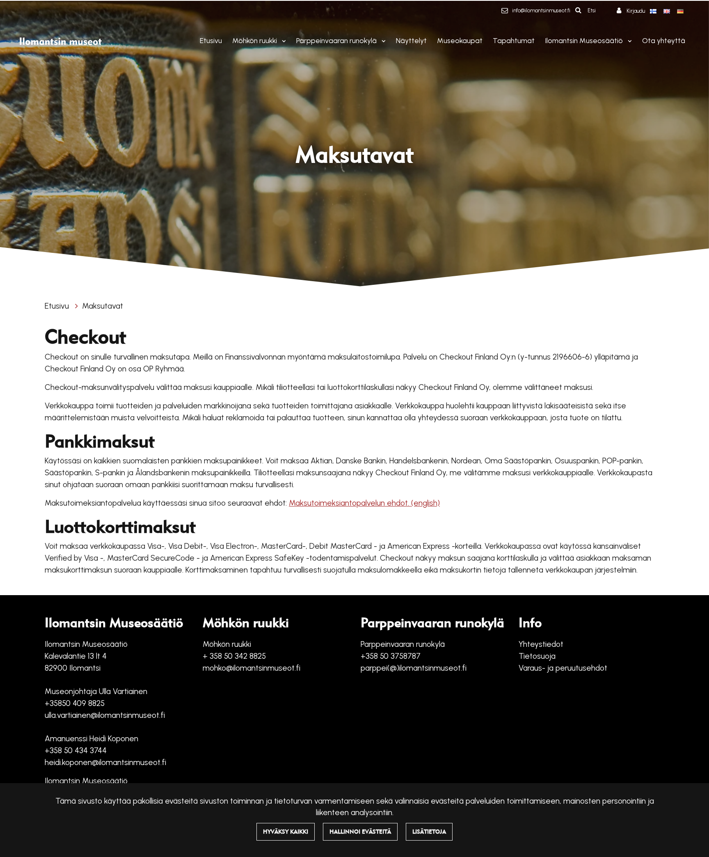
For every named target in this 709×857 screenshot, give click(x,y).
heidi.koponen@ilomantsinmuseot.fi (105, 762)
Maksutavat (102, 306)
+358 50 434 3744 (76, 750)
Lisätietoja (429, 831)
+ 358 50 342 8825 (234, 656)
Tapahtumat (514, 40)
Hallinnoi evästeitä (360, 831)
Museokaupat (460, 40)
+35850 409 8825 (75, 703)
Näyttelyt (411, 40)
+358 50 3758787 (391, 656)
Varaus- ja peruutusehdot (563, 668)
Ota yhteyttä (663, 40)
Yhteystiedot (541, 644)
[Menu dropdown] (282, 40)
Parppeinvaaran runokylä (337, 40)
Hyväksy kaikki (285, 831)
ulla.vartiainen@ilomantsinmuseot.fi (105, 715)
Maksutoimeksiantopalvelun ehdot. (350, 503)
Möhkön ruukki (255, 40)
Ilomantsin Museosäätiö (584, 40)
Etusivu (211, 40)
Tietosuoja (537, 656)
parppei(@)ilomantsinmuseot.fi (414, 668)
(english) (425, 503)
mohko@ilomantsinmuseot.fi (251, 668)
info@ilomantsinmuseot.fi (541, 10)
